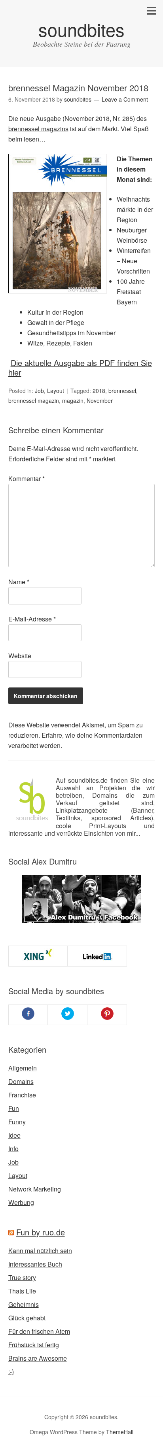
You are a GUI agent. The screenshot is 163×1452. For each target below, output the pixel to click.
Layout (55, 391)
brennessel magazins (38, 128)
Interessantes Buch (35, 1264)
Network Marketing (34, 1188)
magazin (72, 400)
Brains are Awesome (37, 1358)
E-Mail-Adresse (32, 618)
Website (19, 655)
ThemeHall (119, 1432)
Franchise (22, 1094)
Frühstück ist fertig (33, 1344)
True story (22, 1277)
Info (13, 1148)
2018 (99, 391)
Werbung (21, 1202)
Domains (21, 1081)
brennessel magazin (33, 400)
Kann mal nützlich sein (40, 1250)
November (100, 400)
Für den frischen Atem (39, 1331)
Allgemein (22, 1067)
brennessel (122, 391)
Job (39, 391)
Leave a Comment (125, 99)
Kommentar (26, 478)
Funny (17, 1121)
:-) (11, 1371)
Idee (14, 1135)
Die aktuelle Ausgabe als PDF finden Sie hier (80, 367)
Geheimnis (23, 1304)
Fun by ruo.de (40, 1232)
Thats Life (22, 1290)
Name (18, 581)
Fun (13, 1108)
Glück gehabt (26, 1317)
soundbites (81, 29)
